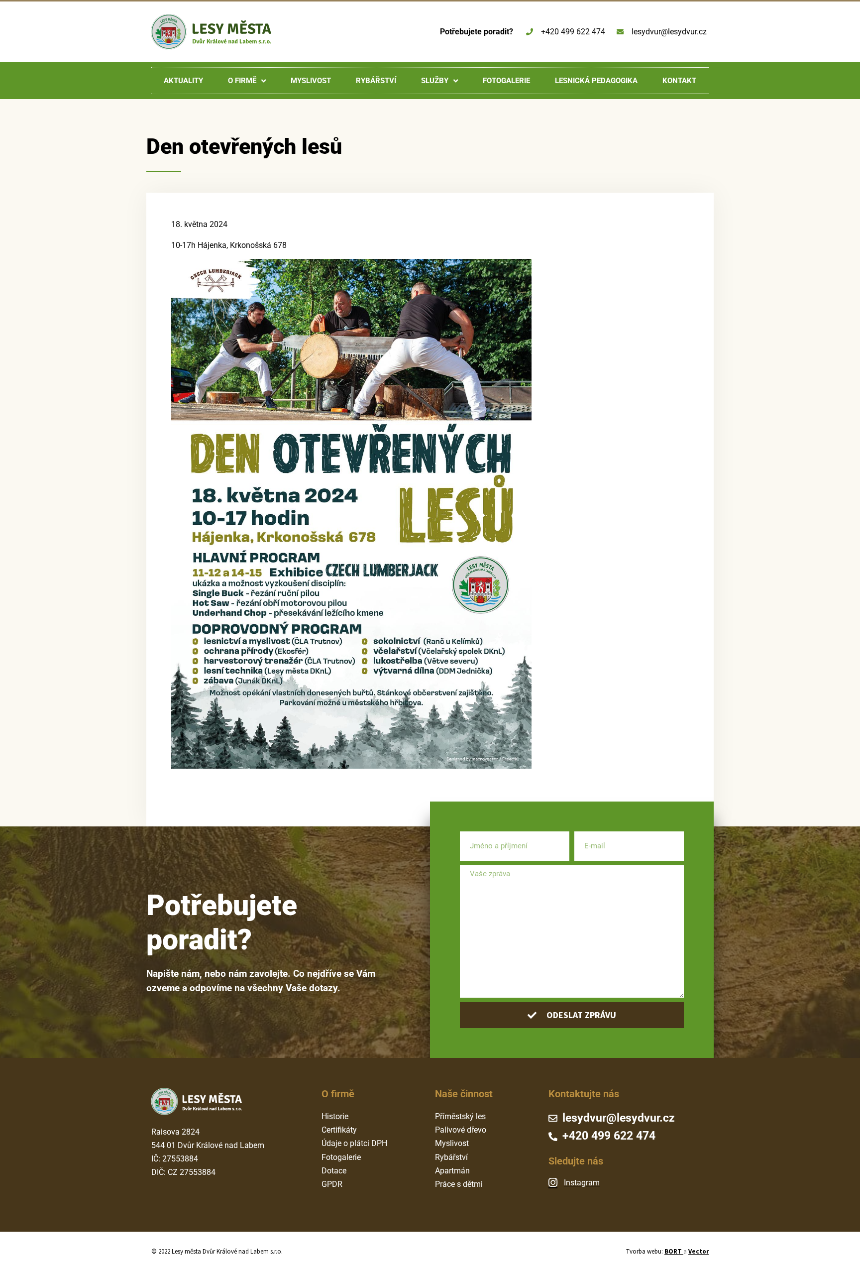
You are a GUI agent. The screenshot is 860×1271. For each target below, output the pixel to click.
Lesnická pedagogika (596, 80)
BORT (673, 1251)
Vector (698, 1251)
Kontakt (679, 80)
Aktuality (183, 80)
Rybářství (376, 80)
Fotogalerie (506, 80)
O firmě (242, 80)
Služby (434, 80)
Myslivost (311, 80)
